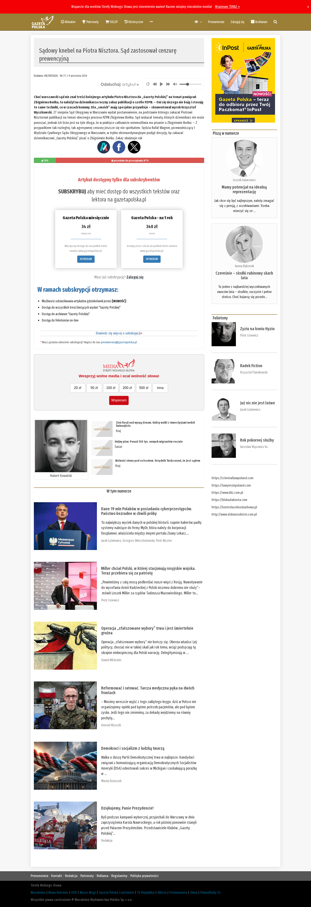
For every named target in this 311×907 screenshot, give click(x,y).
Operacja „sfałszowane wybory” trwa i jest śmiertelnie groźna (147, 630)
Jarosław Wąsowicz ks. (254, 447)
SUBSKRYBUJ (72, 191)
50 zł (94, 388)
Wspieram (119, 400)
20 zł (77, 388)
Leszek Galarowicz (244, 180)
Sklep (193, 892)
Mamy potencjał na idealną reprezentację (244, 189)
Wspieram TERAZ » (227, 6)
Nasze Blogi (88, 892)
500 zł (143, 388)
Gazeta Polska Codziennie (116, 892)
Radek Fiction (251, 365)
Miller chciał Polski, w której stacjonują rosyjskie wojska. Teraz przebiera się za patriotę (148, 571)
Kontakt (56, 876)
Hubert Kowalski (61, 475)
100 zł (110, 388)
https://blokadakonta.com (229, 500)
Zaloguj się (237, 22)
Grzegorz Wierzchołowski (138, 541)
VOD (74, 892)
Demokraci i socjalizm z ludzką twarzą (132, 748)
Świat (118, 447)
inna (160, 388)
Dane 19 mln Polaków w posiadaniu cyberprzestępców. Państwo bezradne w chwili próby (146, 511)
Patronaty (87, 876)
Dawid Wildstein (111, 660)
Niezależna (38, 892)
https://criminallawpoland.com (232, 478)
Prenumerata (216, 22)
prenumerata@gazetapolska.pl (119, 342)
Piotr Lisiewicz (110, 600)
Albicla (162, 892)
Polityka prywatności (144, 876)
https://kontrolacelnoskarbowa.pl (234, 507)
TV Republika (145, 892)
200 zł (127, 388)
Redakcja (106, 841)
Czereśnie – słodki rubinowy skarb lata (244, 275)
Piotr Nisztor (164, 541)
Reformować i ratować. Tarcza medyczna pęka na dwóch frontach (147, 690)
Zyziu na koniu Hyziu (257, 328)
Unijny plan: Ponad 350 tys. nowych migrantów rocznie (149, 441)
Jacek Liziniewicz (111, 541)
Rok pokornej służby (257, 440)
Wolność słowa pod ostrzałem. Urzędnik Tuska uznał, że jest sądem (157, 460)
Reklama (102, 876)
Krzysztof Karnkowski (253, 372)
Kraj (118, 431)
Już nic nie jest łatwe (257, 402)
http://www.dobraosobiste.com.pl (234, 514)
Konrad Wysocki (111, 725)
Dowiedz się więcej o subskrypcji (119, 333)
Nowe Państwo (58, 892)
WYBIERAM (86, 259)
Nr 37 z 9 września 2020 (73, 76)
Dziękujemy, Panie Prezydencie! (127, 808)
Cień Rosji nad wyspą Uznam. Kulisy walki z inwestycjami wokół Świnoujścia (155, 424)
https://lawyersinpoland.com (231, 485)
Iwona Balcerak (244, 266)
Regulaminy (119, 876)
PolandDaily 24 (210, 892)
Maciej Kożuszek (111, 781)
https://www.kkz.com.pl (227, 492)
